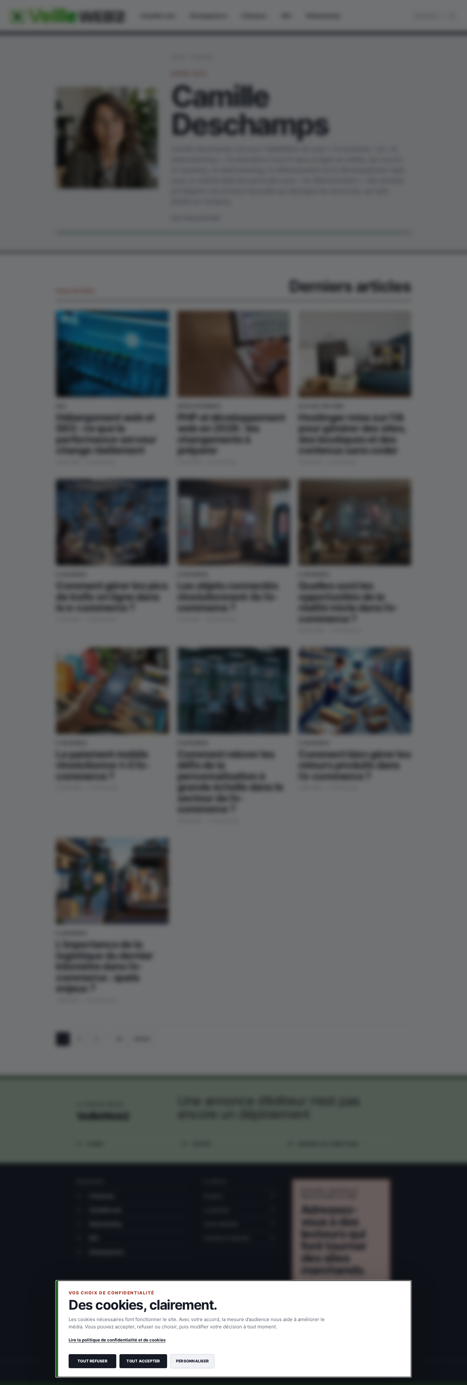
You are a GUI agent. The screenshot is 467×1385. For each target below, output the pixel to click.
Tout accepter (143, 1361)
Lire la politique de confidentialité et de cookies (117, 1339)
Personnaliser (192, 1361)
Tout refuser (92, 1361)
